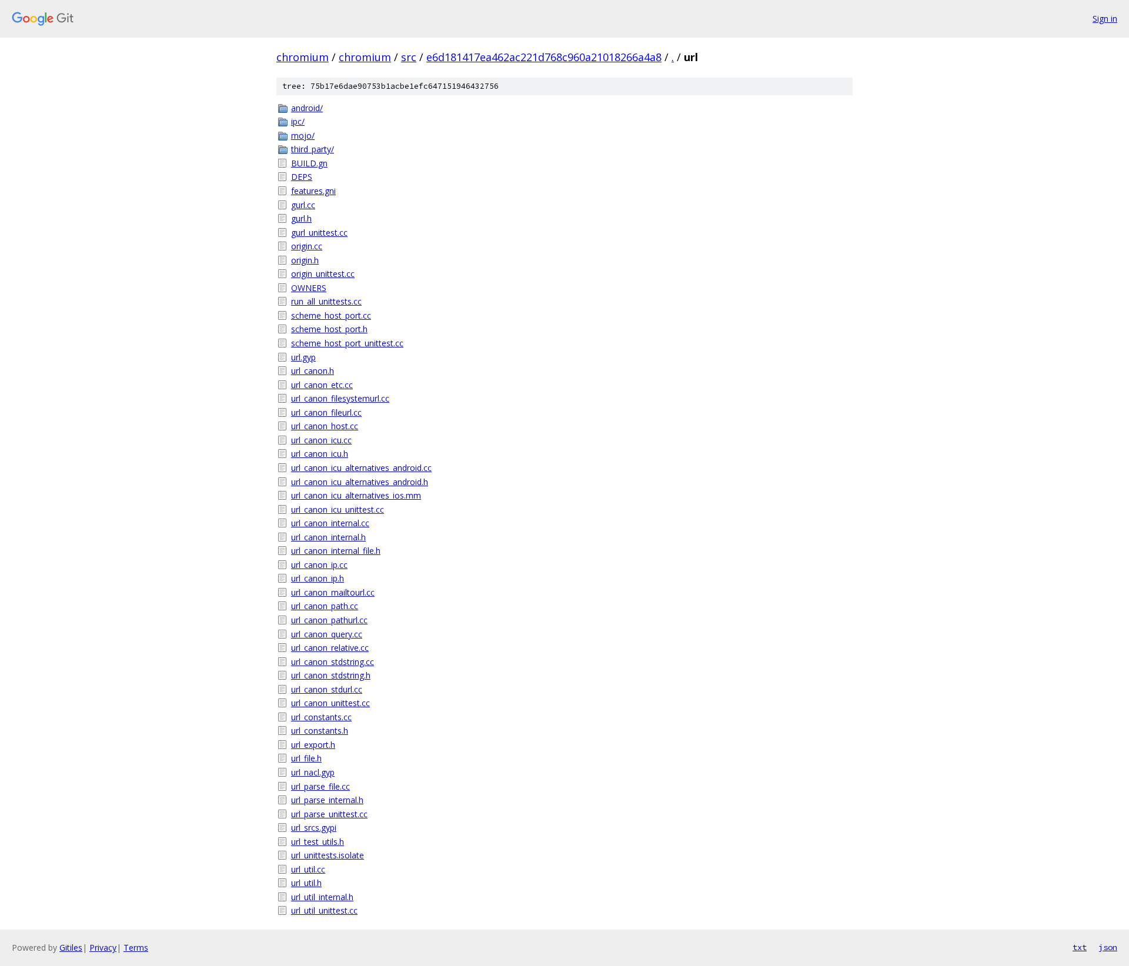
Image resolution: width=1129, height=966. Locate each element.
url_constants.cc (321, 717)
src (408, 57)
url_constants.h (319, 730)
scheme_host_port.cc (331, 315)
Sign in (1105, 18)
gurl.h (301, 218)
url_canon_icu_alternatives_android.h (359, 481)
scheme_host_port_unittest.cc (347, 343)
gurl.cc (303, 204)
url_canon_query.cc (326, 634)
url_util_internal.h (322, 897)
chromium (302, 57)
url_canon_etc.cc (322, 384)
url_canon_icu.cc (321, 440)
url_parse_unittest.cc (329, 814)
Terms (135, 947)
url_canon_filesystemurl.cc (340, 398)
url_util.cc (308, 869)
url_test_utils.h (317, 841)
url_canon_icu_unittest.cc (337, 509)
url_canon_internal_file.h (335, 550)
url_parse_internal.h (327, 799)
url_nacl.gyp (313, 772)
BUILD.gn (309, 163)
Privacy (102, 947)
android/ (307, 107)
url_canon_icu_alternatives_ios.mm (356, 495)
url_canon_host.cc (324, 426)
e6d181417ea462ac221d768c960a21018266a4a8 (544, 57)
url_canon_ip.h (317, 578)
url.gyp (303, 357)
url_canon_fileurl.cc (326, 412)
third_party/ (312, 149)
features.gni (313, 190)
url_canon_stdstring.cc (332, 661)
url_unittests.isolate (327, 855)
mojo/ (303, 135)
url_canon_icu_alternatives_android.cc (361, 467)
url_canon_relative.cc (330, 647)
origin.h (305, 260)
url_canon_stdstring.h (330, 675)
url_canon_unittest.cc (330, 702)
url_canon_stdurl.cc (326, 689)
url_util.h (306, 882)
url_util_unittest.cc (324, 910)
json (1107, 947)
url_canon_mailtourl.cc (333, 592)
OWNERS (308, 287)
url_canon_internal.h (328, 537)
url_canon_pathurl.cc (329, 620)
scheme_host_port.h (329, 329)
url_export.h (313, 744)
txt (1080, 947)
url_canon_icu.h (319, 453)
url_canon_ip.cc (319, 564)
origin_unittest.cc (323, 273)
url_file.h (306, 758)
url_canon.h (312, 370)
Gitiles (70, 947)
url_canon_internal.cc (330, 523)
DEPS (301, 176)
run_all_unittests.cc (326, 301)
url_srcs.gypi (313, 827)
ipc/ (298, 121)
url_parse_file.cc (320, 786)
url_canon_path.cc (324, 605)
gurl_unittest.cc (319, 232)
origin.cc (306, 246)
